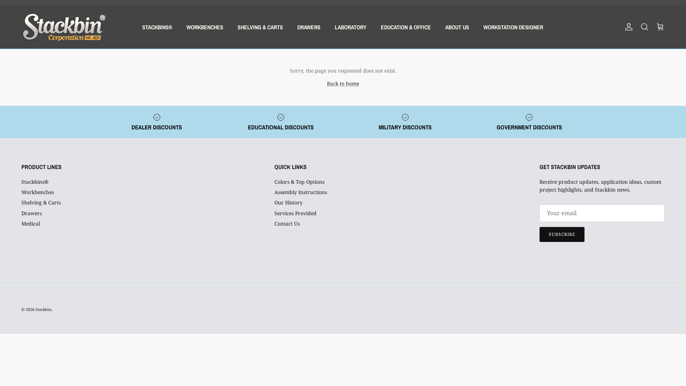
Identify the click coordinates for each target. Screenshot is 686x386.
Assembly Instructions (300, 192)
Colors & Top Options (299, 181)
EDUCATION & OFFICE (406, 27)
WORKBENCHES (205, 27)
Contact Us (287, 223)
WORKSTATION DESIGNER (513, 27)
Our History (288, 202)
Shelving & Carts (41, 202)
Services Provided (295, 213)
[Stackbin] (63, 27)
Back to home (343, 83)
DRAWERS (308, 27)
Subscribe (562, 234)
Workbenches (37, 192)
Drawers (31, 213)
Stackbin (43, 309)
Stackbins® (35, 181)
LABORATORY (351, 27)
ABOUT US (457, 27)
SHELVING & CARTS (260, 27)
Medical (30, 223)
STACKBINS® (157, 27)
